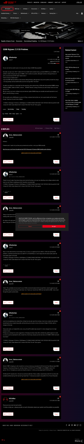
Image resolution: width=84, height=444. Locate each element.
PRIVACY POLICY (53, 430)
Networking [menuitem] (3, 18)
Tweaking (23, 109)
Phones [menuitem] (15, 13)
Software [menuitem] (25, 8)
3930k (10, 113)
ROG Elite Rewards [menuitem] (14, 18)
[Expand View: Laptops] (54, 9)
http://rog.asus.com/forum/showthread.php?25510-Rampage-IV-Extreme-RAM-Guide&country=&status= (27, 149)
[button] (5, 119)
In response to (17, 176)
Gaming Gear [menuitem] (53, 13)
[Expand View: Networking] (8, 18)
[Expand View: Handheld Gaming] (10, 13)
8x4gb (13, 113)
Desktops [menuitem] (43, 8)
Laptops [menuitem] (51, 8)
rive (21, 113)
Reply (56, 119)
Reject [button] (30, 226)
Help (77, 13)
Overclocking (11, 109)
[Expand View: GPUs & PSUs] (39, 13)
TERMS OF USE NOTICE (44, 430)
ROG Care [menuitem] (17, 8)
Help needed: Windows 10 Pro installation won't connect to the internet (72, 56)
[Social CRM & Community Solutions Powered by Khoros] (78, 440)
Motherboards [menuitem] (24, 13)
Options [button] (80, 41)
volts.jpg (7, 191)
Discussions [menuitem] (34, 8)
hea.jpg (6, 264)
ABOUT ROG (6, 425)
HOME (11, 425)
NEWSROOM (17, 425)
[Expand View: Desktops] (47, 9)
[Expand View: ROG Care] (20, 9)
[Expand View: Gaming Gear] (57, 13)
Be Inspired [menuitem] (7, 8)
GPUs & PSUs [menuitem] (34, 13)
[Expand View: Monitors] (47, 13)
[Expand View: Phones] (18, 13)
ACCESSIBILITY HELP (26, 425)
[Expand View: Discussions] (38, 9)
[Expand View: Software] (29, 9)
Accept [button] (54, 226)
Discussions (19, 41)
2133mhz (6, 113)
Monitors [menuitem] (44, 13)
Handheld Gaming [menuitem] (5, 13)
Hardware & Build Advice (71, 60)
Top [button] (4, 440)
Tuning (17, 109)
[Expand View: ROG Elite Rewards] (20, 18)
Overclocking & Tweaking (30, 41)
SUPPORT (64, 2)
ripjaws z (17, 113)
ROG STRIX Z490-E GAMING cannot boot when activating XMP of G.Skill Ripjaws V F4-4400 (73, 102)
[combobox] (42, 30)
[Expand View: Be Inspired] (12, 8)
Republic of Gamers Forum (7, 41)
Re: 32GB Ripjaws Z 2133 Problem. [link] (46, 41)
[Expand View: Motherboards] (28, 13)
